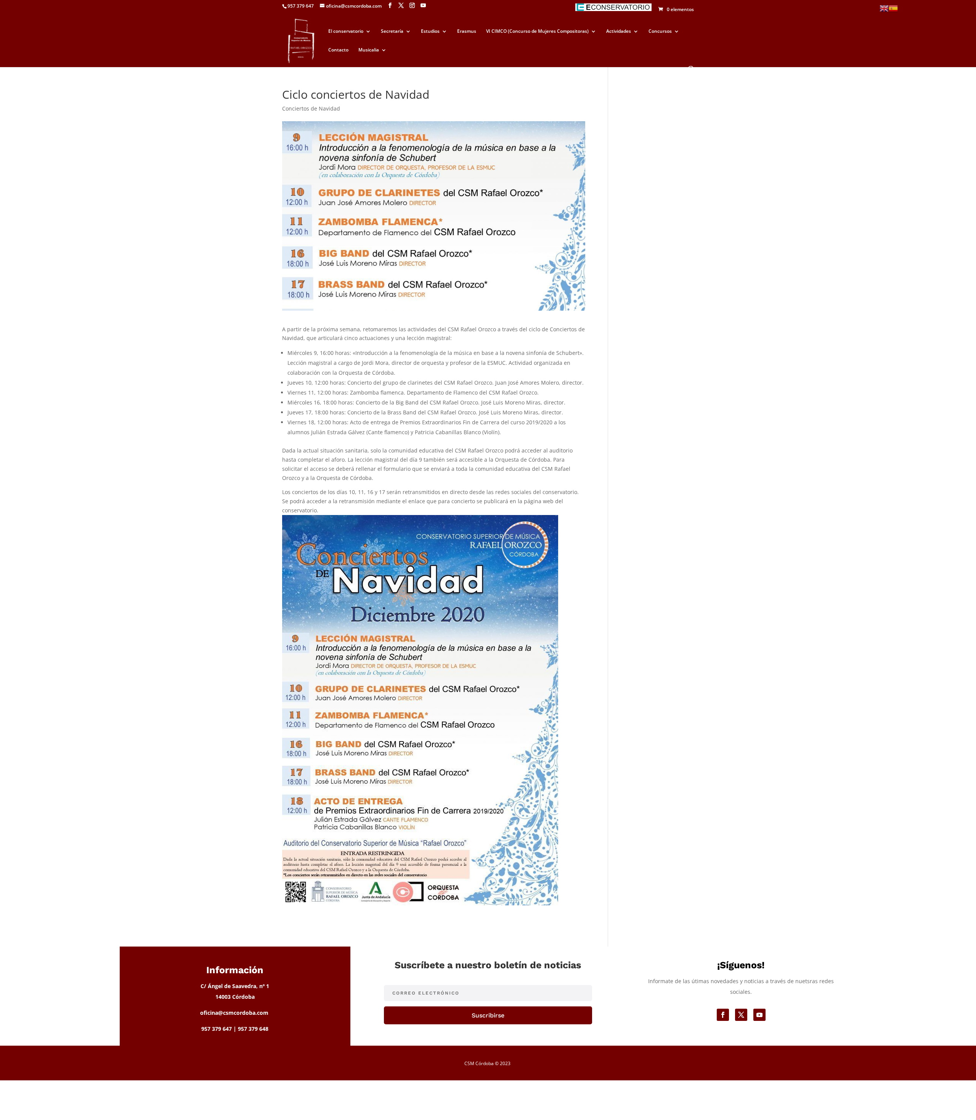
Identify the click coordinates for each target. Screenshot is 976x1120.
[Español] (893, 7)
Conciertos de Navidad (311, 108)
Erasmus (466, 31)
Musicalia (368, 50)
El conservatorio (345, 31)
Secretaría (392, 31)
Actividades (618, 31)
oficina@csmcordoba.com (234, 1012)
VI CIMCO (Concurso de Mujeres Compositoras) (537, 31)
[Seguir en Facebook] (723, 1015)
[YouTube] (423, 5)
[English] (884, 7)
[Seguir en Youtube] (759, 1015)
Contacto (338, 50)
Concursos (660, 31)
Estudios (430, 31)
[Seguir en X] (741, 1015)
